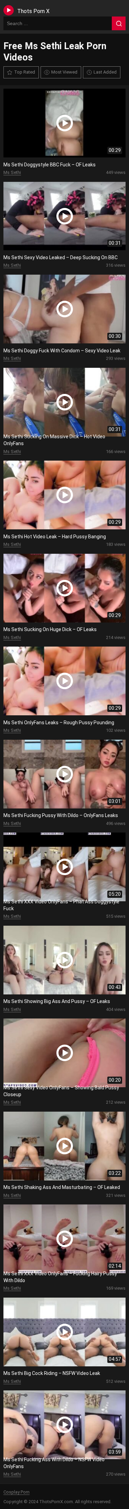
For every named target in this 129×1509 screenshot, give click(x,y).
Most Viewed (64, 72)
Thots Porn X (33, 11)
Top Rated (24, 72)
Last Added (105, 72)
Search (119, 23)
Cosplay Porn (16, 1492)
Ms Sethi (12, 172)
